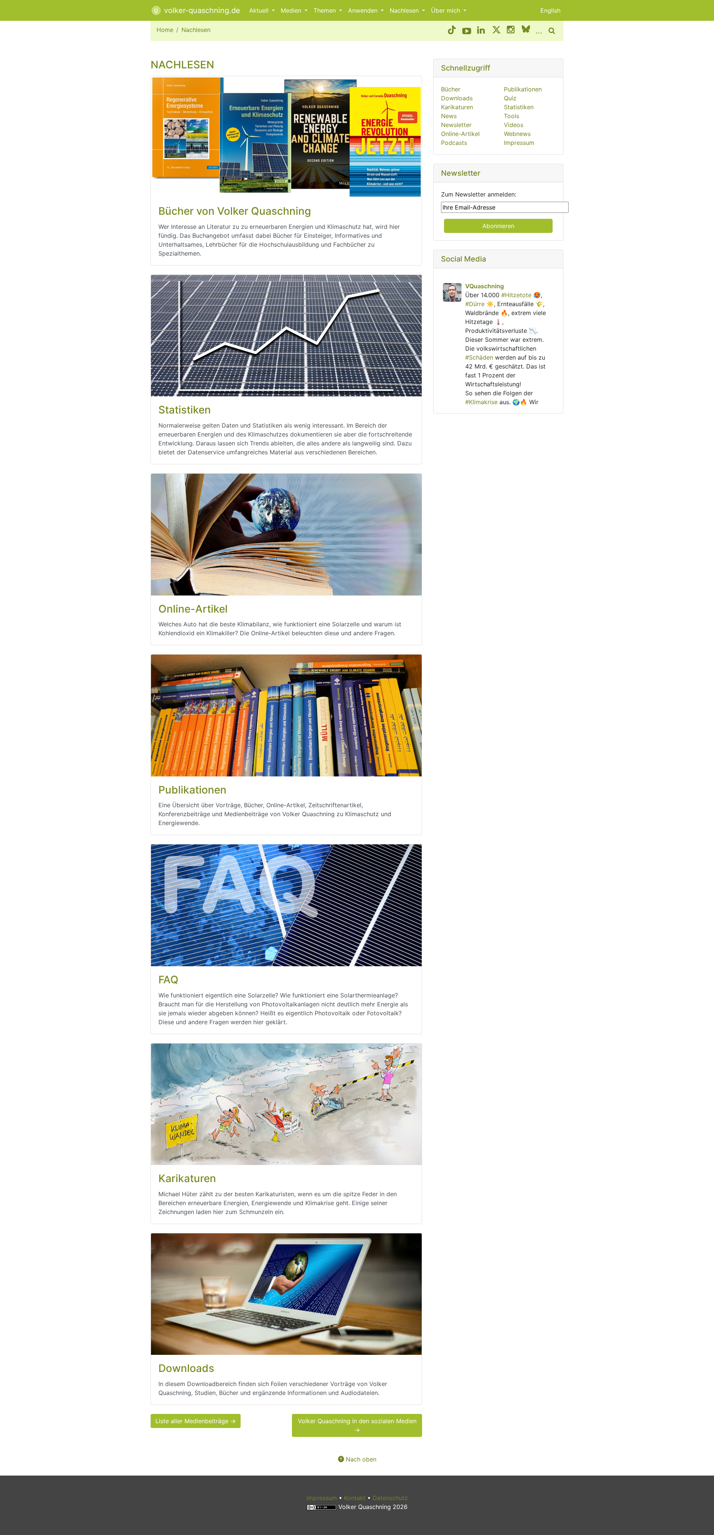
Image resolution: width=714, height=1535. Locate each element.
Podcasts (454, 142)
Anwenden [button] (363, 10)
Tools (511, 116)
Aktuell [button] (259, 10)
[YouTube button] (466, 30)
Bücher (450, 89)
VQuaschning (484, 286)
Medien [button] (292, 10)
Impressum (519, 142)
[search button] (553, 30)
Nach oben (360, 1459)
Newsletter (456, 125)
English (550, 10)
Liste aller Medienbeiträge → (195, 1421)
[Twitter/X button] (496, 30)
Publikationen (523, 89)
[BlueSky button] (526, 30)
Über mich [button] (446, 10)
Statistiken (519, 107)
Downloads (457, 98)
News (449, 116)
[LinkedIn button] (481, 30)
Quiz (510, 98)
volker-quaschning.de (201, 10)
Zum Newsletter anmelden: (478, 194)
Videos (513, 125)
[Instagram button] (511, 30)
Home (165, 29)
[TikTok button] (451, 30)
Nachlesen (195, 29)
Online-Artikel (460, 133)
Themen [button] (325, 10)
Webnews (517, 133)
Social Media (463, 258)
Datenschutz (390, 1498)
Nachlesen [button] (405, 10)
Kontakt (355, 1498)
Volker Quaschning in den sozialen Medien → (357, 1425)
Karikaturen (457, 107)
